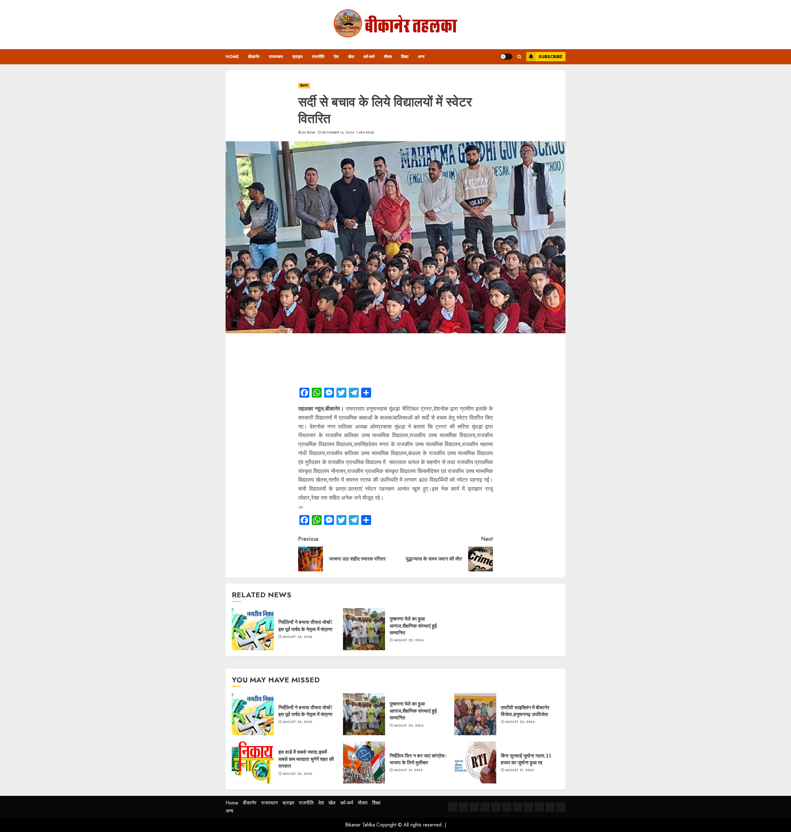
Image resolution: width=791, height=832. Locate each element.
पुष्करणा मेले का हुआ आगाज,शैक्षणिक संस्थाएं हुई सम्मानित (413, 625)
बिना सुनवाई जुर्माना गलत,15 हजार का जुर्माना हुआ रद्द (526, 759)
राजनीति (318, 56)
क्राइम (297, 56)
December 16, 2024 (338, 132)
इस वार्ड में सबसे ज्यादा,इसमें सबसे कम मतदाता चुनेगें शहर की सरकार (306, 759)
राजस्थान (276, 56)
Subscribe (550, 56)
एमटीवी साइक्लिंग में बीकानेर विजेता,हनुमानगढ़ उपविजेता (525, 711)
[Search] (519, 57)
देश (336, 56)
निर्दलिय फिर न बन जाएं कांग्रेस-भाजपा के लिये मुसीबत (418, 759)
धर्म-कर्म (368, 56)
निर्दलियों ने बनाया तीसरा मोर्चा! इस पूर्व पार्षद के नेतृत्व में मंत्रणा (305, 625)
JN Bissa (308, 132)
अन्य (421, 56)
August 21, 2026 (408, 770)
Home (232, 56)
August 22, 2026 (297, 637)
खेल (351, 56)
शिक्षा (404, 56)
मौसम (388, 56)
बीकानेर (254, 56)
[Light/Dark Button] (506, 56)
